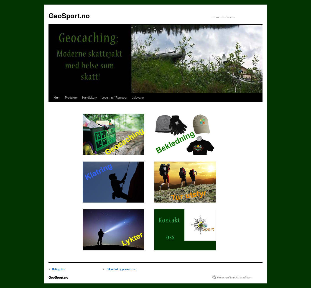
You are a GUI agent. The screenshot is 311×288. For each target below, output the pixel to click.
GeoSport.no (69, 15)
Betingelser (58, 269)
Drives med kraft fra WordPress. (234, 277)
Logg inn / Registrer (114, 97)
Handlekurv (89, 97)
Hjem (57, 97)
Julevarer (138, 97)
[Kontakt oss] (185, 249)
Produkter (71, 97)
